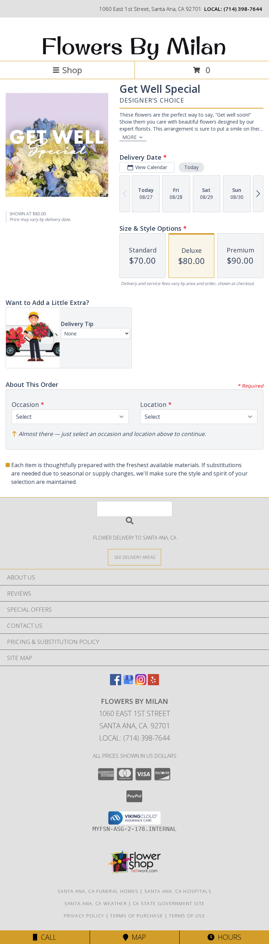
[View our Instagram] (140, 683)
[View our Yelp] (153, 683)
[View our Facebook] (115, 683)
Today (191, 167)
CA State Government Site (169, 903)
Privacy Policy (84, 915)
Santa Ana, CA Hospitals (178, 891)
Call (46, 937)
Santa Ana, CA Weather (95, 903)
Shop (72, 70)
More (129, 137)
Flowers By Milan (133, 46)
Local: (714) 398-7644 (134, 738)
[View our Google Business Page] (128, 683)
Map (137, 937)
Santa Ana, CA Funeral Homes (97, 891)
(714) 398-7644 (242, 8)
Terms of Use (187, 915)
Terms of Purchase (136, 915)
